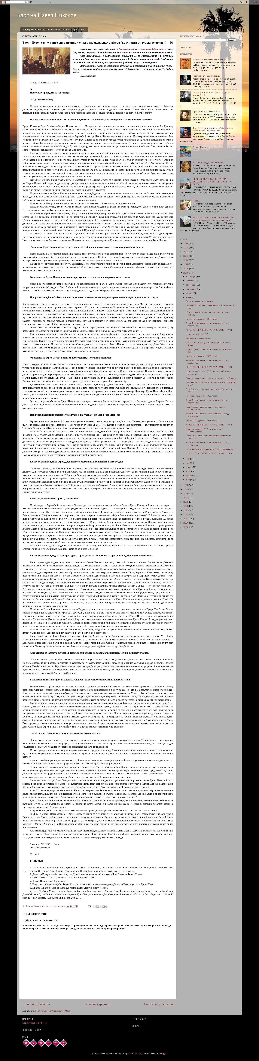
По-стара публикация (158, 1004)
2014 (185, 502)
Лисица (196, 201)
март (188, 471)
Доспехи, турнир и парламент (200, 301)
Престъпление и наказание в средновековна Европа (211, 378)
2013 (185, 506)
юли (188, 297)
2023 (186, 256)
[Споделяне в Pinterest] (106, 906)
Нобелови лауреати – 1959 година (202, 319)
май (188, 463)
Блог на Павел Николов (46, 15)
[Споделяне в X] (100, 906)
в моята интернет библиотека (147, 49)
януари (189, 480)
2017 (185, 489)
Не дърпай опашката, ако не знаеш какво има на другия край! (54, 29)
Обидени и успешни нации (198, 338)
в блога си (122, 49)
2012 (185, 510)
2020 (186, 268)
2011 (185, 514)
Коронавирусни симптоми (34, 1023)
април (189, 467)
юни (188, 459)
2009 (186, 523)
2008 (186, 527)
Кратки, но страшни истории (206, 111)
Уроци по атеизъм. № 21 (197, 334)
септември (191, 289)
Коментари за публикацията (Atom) (53, 1011)
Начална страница (97, 1004)
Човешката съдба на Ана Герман (208, 162)
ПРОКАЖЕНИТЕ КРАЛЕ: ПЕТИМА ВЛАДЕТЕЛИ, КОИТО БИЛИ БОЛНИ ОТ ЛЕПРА (212, 181)
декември (191, 276)
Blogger (163, 1053)
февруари (191, 475)
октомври (191, 285)
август (189, 293)
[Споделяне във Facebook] (103, 906)
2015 (185, 497)
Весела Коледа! (200, 147)
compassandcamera (131, 1053)
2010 (186, 518)
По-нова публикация (36, 1004)
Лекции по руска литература (206, 76)
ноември (190, 280)
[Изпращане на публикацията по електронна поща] (89, 906)
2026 (186, 243)
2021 (185, 264)
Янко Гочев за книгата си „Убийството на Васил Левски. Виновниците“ (213, 129)
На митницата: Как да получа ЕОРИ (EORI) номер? (210, 449)
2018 (185, 485)
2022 (186, 260)
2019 (185, 273)
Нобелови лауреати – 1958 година (202, 420)
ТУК (56, 82)
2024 (186, 251)
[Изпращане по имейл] (95, 906)
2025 (186, 247)
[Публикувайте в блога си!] (97, 906)
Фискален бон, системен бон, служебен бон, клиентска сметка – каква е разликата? (214, 218)
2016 (185, 493)
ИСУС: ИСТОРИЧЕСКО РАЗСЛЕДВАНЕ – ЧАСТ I (209, 330)
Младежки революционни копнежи (209, 59)
